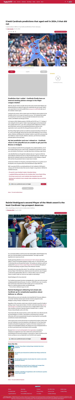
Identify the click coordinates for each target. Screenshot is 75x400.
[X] (67, 1)
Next (44, 71)
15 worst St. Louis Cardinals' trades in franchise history (22, 172)
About (9, 389)
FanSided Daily (11, 391)
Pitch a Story (24, 391)
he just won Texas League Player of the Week (25, 264)
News (15, 1)
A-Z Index (39, 393)
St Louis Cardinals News (17, 192)
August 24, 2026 (25, 287)
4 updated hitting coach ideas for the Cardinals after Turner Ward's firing (27, 174)
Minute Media (8, 396)
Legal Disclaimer (12, 393)
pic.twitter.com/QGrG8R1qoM (28, 285)
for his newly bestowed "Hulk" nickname (30, 259)
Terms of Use (51, 391)
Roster (34, 1)
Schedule (24, 1)
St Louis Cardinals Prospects (18, 379)
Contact (38, 389)
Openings (23, 389)
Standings (29, 1)
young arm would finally (34, 109)
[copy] (15, 32)
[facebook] (65, 1)
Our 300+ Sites (51, 389)
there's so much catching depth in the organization (24, 330)
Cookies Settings (52, 393)
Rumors (19, 1)
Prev (12, 71)
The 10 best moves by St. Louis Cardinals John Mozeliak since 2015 (25, 176)
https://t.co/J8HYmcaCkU (14, 285)
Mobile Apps (63, 389)
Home (9, 192)
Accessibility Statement (26, 393)
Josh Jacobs (10, 28)
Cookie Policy (64, 391)
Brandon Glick (10, 210)
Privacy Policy (40, 391)
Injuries (38, 1)
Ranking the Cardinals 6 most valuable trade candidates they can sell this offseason (27, 179)
